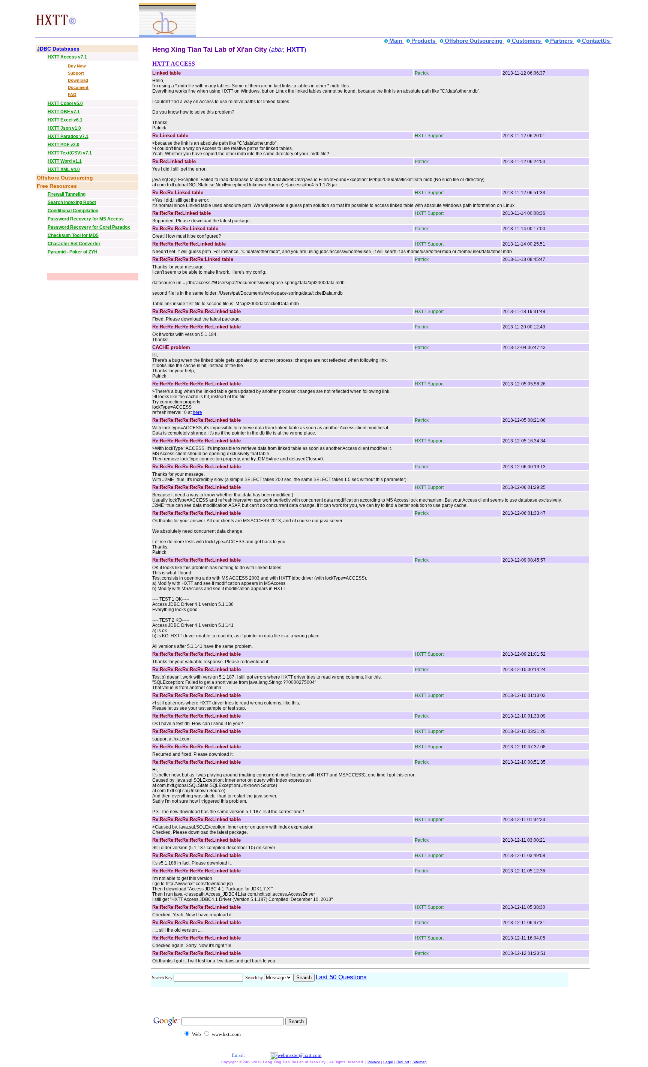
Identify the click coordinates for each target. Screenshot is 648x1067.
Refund (402, 1062)
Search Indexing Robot (72, 202)
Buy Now (77, 66)
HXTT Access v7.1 (67, 57)
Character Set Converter (74, 243)
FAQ (72, 94)
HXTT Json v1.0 (64, 128)
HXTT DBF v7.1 (64, 111)
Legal (388, 1062)
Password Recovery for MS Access (86, 219)
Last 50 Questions (341, 977)
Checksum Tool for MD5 (73, 235)
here (197, 412)
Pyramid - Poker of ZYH (73, 252)
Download (78, 80)
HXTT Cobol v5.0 (65, 103)
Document (78, 87)
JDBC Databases (58, 49)
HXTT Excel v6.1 (65, 120)
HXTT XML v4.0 (64, 169)
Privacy (374, 1062)
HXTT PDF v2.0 (64, 144)
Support (76, 73)
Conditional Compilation (73, 210)
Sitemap (419, 1062)
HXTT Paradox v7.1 (68, 136)
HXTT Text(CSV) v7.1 (70, 153)
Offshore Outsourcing (65, 178)
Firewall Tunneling (67, 194)
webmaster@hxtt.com (299, 1055)
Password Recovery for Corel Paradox (89, 227)
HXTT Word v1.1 (65, 161)
